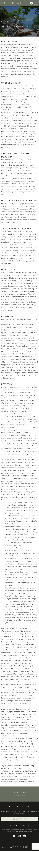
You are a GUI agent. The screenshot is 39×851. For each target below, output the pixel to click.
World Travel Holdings (17, 847)
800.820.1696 (19, 799)
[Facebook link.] (14, 836)
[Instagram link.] (19, 836)
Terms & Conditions (19, 792)
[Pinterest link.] (24, 836)
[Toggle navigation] (36, 3)
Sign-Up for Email (19, 819)
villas (30, 811)
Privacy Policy (19, 795)
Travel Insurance (19, 789)
